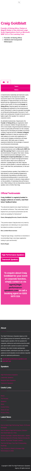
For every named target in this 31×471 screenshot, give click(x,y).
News (2, 404)
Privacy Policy (5, 412)
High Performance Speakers (13, 255)
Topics (16, 86)
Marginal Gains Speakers (8, 380)
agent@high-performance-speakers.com (13, 287)
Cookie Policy (5, 407)
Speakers (3, 401)
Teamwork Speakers (10, 259)
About (2, 396)
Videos (16, 90)
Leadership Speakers (7, 377)
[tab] (15, 86)
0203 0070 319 (6, 361)
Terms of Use (5, 410)
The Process (4, 398)
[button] (15, 8)
